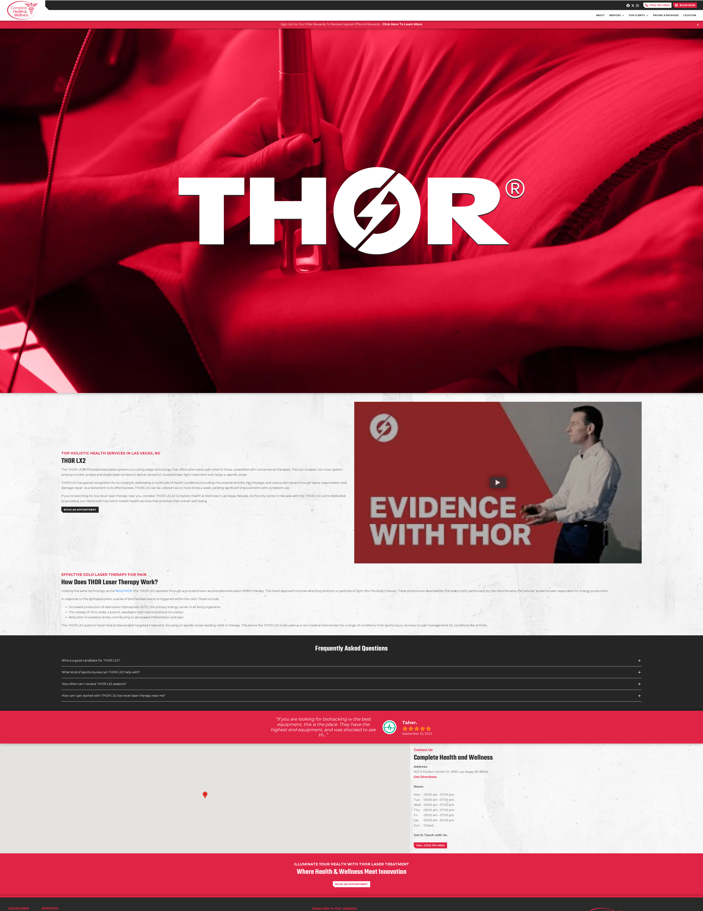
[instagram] (636, 4)
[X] (632, 4)
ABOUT (600, 15)
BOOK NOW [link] (686, 5)
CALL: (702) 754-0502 (430, 845)
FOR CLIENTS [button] (637, 15)
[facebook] (627, 4)
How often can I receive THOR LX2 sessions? (94, 684)
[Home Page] (22, 10)
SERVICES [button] (615, 15)
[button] (205, 795)
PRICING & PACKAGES (666, 15)
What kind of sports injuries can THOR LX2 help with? (101, 672)
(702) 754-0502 (659, 5)
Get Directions (425, 777)
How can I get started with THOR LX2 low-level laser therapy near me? (113, 695)
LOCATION (689, 15)
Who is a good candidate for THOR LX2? (91, 660)
